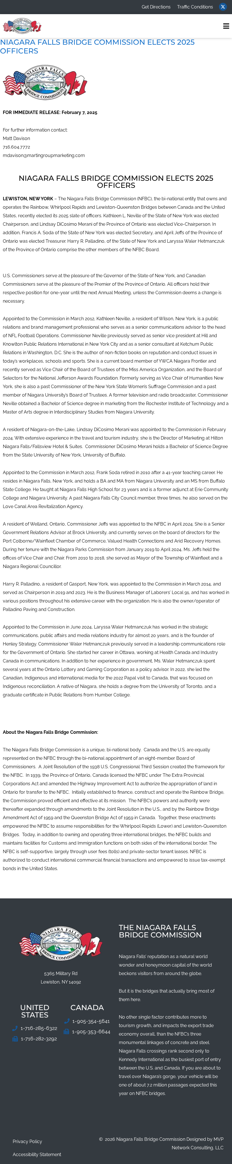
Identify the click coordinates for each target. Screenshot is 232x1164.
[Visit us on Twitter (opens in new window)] (223, 7)
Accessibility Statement (37, 1154)
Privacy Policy (27, 1141)
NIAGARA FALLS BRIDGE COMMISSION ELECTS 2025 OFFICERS (97, 46)
